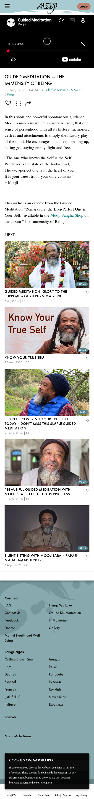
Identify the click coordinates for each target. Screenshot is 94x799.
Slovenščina (57, 696)
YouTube (14, 724)
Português (56, 674)
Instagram (24, 724)
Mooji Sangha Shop (66, 215)
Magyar (54, 659)
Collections (44, 795)
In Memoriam (58, 620)
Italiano (10, 704)
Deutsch (10, 674)
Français (11, 689)
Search (27, 795)
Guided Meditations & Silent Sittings (43, 92)
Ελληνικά (56, 704)
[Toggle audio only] (18, 103)
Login (83, 6)
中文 (8, 666)
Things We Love (60, 605)
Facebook (6, 724)
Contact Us (12, 612)
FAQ (8, 605)
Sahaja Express (63, 795)
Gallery (54, 627)
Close (83, 760)
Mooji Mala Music (18, 736)
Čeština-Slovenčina (19, 659)
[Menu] (7, 6)
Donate (10, 627)
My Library (82, 795)
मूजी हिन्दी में (12, 696)
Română (55, 689)
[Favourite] (87, 293)
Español (10, 681)
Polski (53, 666)
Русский (55, 681)
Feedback (11, 620)
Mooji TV (11, 795)
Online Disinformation (65, 612)
